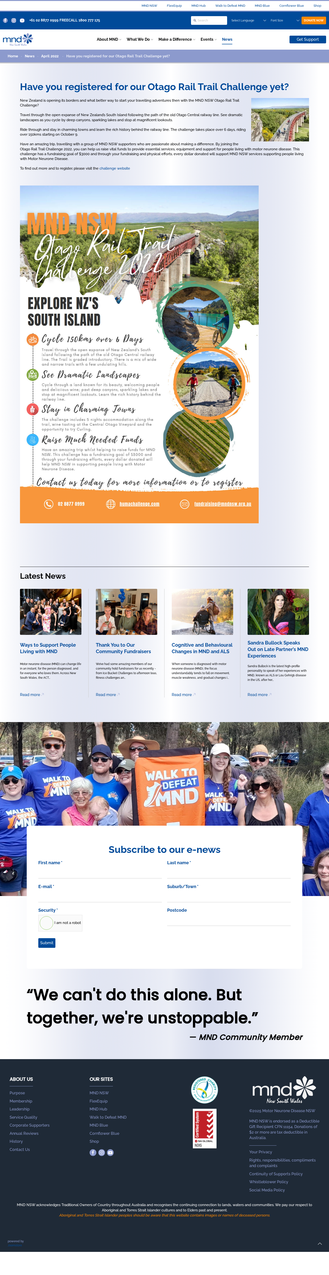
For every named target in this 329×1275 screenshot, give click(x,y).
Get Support (308, 39)
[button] (319, 1243)
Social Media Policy (267, 1190)
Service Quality (23, 1117)
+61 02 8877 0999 (44, 20)
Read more (30, 694)
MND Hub (198, 5)
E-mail (46, 886)
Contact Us (20, 1149)
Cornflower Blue (291, 5)
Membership (21, 1101)
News (227, 39)
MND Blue (262, 5)
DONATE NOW (314, 20)
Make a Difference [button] (175, 39)
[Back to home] (18, 39)
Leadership (20, 1109)
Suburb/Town (182, 886)
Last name (179, 862)
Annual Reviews (24, 1133)
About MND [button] (107, 39)
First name (50, 862)
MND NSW (149, 5)
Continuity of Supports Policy (276, 1174)
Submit (46, 943)
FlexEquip (174, 5)
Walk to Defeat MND (230, 5)
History (16, 1141)
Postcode (177, 910)
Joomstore (15, 1245)
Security (48, 910)
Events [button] (207, 39)
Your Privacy (260, 1152)
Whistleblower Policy (268, 1182)
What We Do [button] (138, 39)
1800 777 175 (89, 20)
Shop (317, 5)
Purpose (17, 1093)
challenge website (114, 168)
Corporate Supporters (30, 1125)
